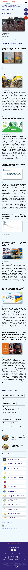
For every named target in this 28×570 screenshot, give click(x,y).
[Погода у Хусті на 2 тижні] (10, 529)
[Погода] (5, 525)
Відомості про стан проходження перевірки (11, 399)
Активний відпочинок (8, 395)
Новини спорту (17, 419)
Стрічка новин (6, 422)
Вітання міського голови (9, 403)
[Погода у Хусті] (7, 522)
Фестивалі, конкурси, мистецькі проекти (13, 426)
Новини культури (7, 416)
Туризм (15, 422)
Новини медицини (19, 416)
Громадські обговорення (9, 412)
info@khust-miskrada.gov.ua (14, 558)
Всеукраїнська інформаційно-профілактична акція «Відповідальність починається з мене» (13, 408)
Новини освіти (7, 419)
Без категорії (20, 395)
